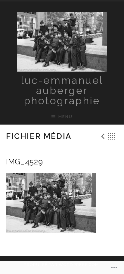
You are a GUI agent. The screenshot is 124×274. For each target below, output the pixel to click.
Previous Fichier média (102, 136)
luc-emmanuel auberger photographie (62, 90)
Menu (65, 116)
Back (111, 136)
